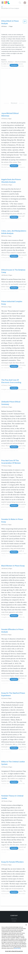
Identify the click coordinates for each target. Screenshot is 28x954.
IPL (2, 7)
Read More (14, 165)
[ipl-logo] (7, 3)
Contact (14, 921)
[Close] (26, 925)
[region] (14, 938)
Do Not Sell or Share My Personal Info (14, 951)
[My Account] (25, 2)
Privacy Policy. (17, 948)
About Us (14, 919)
